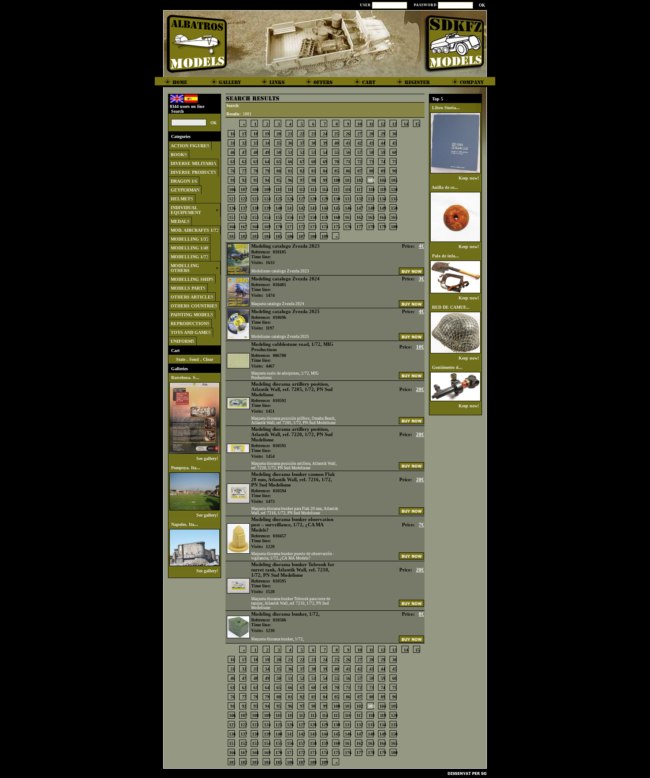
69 (325, 161)
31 (232, 143)
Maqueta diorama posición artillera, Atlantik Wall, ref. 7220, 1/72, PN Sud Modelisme (293, 465)
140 (278, 208)
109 (267, 189)
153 (255, 217)
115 (336, 189)
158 (313, 217)
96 (290, 180)
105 (394, 180)
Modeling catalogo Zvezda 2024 (285, 278)
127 (301, 198)
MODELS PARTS (188, 288)
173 (313, 226)
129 (324, 198)
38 (313, 143)
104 (382, 180)
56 (348, 152)
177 (359, 226)
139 (267, 208)
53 (313, 152)
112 (302, 189)
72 (359, 161)
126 (290, 198)
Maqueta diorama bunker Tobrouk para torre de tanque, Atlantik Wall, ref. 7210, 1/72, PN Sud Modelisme (290, 603)
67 (302, 161)
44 (383, 143)
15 (417, 124)
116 (348, 189)
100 (336, 180)
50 (278, 152)
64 (267, 161)
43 (371, 143)
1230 (270, 630)
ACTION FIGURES (190, 145)
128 (313, 198)
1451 (270, 411)
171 (290, 226)
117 (359, 189)
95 (278, 180)
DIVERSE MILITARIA (193, 163)
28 (371, 133)
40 (336, 143)
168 (255, 226)
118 (371, 189)
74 (383, 161)
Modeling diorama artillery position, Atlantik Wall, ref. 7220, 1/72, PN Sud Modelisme (292, 434)
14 (406, 124)
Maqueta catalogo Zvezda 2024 (277, 304)
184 (267, 236)
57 (359, 152)
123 (255, 198)
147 (359, 208)
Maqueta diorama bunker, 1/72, (277, 639)
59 (383, 152)
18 (255, 133)
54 (325, 152)
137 (244, 208)
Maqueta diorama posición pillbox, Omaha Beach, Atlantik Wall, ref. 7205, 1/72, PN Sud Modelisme (293, 420)
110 (278, 189)
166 (232, 226)
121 (232, 198)
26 (348, 133)
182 (244, 236)
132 (359, 198)
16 (232, 133)
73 (371, 161)
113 (313, 189)
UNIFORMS (183, 341)
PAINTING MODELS (192, 314)
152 (244, 217)
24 (325, 133)
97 (302, 180)
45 (394, 143)
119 (383, 189)
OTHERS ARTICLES (192, 297)
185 (278, 236)
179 (382, 226)
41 (348, 143)
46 (232, 152)
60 (394, 152)
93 (255, 180)
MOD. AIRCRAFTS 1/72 (194, 230)
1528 (270, 591)
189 (324, 236)
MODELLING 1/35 (189, 239)
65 (278, 161)
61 (232, 161)
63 (255, 161)
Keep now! (469, 178)
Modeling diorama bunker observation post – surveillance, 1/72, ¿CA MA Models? (292, 525)
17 (244, 133)
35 (278, 143)
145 (336, 208)
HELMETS (182, 198)
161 (348, 217)
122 (244, 198)
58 (371, 152)
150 (394, 208)
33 (255, 143)
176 (348, 226)
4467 (270, 366)
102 (359, 180)
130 (336, 198)
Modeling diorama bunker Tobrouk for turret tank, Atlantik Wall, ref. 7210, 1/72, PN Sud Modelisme (292, 570)
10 (359, 124)
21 (290, 133)
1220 (270, 546)
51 (290, 152)
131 (348, 198)
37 (302, 143)
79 (267, 171)
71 (348, 161)
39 (325, 143)
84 (325, 171)
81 (290, 171)
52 (302, 152)
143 (313, 208)
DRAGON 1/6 (184, 181)
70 (336, 161)
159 (324, 217)
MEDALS (180, 221)
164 (382, 217)
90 (394, 171)
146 (348, 208)
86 (348, 171)
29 (383, 133)
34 (267, 143)
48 (255, 152)
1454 (270, 456)
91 (232, 180)
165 (394, 217)
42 (359, 143)
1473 (270, 501)
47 (244, 152)
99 (325, 180)
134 (382, 198)
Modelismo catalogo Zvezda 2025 (280, 336)
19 (267, 133)
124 (267, 198)
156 (290, 217)
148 (371, 208)
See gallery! (207, 458)
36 (290, 143)
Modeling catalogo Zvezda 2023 (285, 246)
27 (359, 133)
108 (255, 189)
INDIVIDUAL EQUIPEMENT (186, 210)
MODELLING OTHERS (185, 268)
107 (244, 189)
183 (255, 236)
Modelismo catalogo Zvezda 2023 (280, 271)
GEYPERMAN (185, 190)
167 (244, 226)
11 (371, 124)
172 (301, 226)
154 (267, 217)
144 (324, 208)
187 (301, 236)
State (180, 359)
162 (359, 217)
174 (324, 226)
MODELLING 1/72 (189, 256)
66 (290, 161)
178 (371, 226)
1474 (270, 295)
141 (290, 208)
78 (255, 171)
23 (313, 133)
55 (336, 152)
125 (278, 198)
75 (394, 161)
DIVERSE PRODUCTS (193, 172)
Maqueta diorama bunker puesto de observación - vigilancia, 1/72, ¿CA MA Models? (292, 556)
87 (359, 171)
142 (301, 208)
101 (348, 180)
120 (394, 189)
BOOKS (179, 154)
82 (302, 171)
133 (371, 198)
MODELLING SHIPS (192, 279)
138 (255, 208)
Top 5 (437, 98)
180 (394, 226)
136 (232, 208)
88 (371, 171)
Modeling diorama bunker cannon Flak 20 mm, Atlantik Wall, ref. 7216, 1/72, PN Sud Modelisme (293, 479)
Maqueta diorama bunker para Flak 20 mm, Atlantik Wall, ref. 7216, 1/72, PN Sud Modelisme (294, 510)
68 (313, 161)
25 (336, 133)
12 (383, 124)
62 (244, 161)
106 (232, 189)
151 (232, 217)
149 (382, 208)
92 (244, 180)
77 (244, 171)
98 (313, 180)
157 (301, 217)
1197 (270, 328)
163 (371, 217)
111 (290, 189)
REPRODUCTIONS (190, 323)
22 (302, 133)
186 (290, 236)
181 (232, 236)
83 (313, 171)
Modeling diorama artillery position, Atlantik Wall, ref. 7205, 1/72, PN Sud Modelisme (292, 389)
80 (278, 171)
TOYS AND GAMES (191, 332)
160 (336, 217)
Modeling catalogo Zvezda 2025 (285, 311)
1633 (270, 262)
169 (267, 226)
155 (278, 217)
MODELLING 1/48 (189, 247)
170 (278, 226)
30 (394, 133)
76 (232, 171)
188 (313, 236)
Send (194, 359)
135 (394, 198)
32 (244, 143)
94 (267, 180)
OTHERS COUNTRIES (194, 305)
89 (383, 171)
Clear (208, 359)
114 (325, 189)
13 (394, 124)
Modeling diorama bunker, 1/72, (285, 614)
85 (336, 171)
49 (267, 152)
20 (278, 133)
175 (336, 226)
